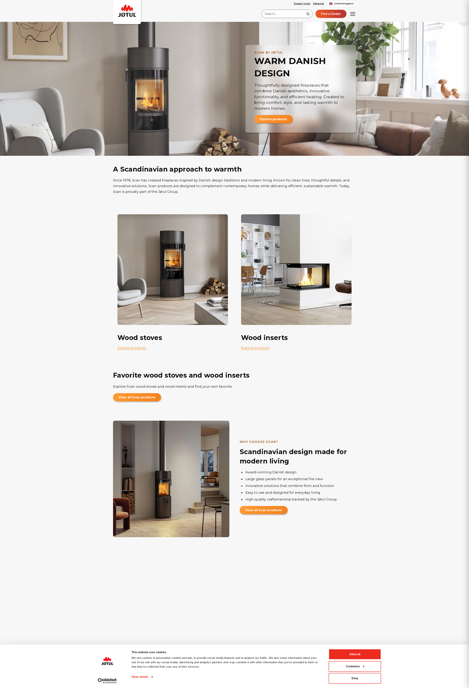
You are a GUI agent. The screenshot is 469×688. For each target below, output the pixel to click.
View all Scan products (137, 397)
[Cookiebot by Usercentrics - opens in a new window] (107, 681)
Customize (353, 666)
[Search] (307, 13)
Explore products (273, 119)
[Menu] (352, 14)
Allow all (355, 654)
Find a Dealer (331, 14)
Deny (355, 678)
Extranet (318, 3)
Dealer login (302, 3)
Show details (140, 676)
